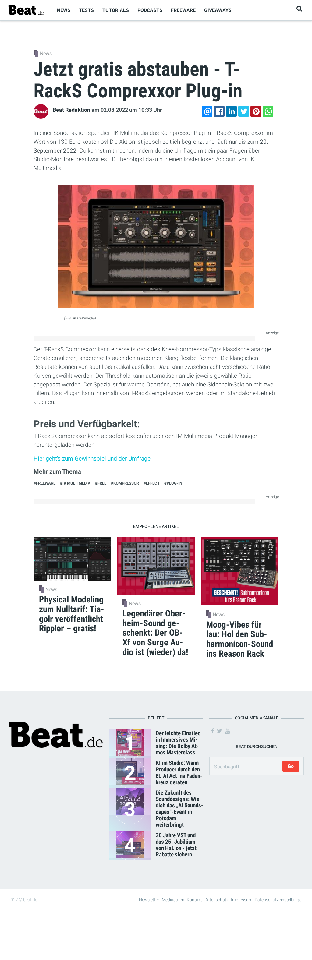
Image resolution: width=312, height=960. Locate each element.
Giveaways (218, 10)
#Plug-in (173, 483)
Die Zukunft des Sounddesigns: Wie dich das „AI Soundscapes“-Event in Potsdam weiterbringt (179, 808)
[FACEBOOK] (219, 111)
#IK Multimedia (75, 483)
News (63, 10)
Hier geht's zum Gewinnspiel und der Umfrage (92, 458)
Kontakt (194, 899)
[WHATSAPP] (268, 111)
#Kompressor (125, 483)
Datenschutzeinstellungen (279, 899)
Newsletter (149, 899)
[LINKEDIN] (231, 111)
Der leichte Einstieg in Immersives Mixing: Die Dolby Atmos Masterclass (178, 743)
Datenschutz (216, 899)
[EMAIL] (207, 111)
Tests (86, 10)
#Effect (152, 483)
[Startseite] (26, 10)
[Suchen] (299, 8)
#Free (100, 483)
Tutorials (115, 10)
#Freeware (44, 483)
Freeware (183, 10)
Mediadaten (173, 899)
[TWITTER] (243, 111)
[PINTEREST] (255, 111)
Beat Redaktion (71, 110)
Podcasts (149, 10)
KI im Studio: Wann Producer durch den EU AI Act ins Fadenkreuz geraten (179, 772)
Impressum (241, 899)
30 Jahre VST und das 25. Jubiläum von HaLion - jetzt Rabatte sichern (176, 845)
